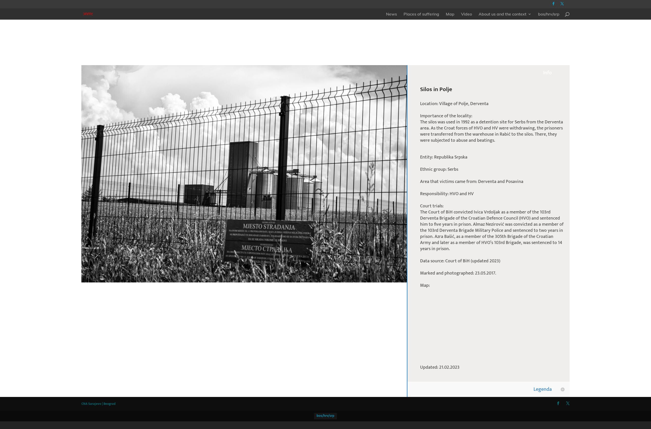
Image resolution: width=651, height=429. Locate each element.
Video (466, 14)
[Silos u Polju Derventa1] (244, 282)
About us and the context (502, 14)
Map (450, 14)
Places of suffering (421, 14)
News (391, 14)
